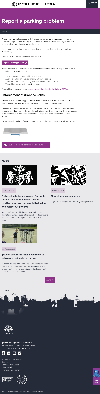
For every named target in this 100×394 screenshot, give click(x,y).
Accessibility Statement (11, 359)
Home (4, 32)
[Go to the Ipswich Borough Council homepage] (35, 4)
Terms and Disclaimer (11, 370)
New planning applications (66, 196)
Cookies (5, 362)
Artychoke (40, 391)
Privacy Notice (8, 367)
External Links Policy (10, 365)
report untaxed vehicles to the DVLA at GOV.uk (48, 89)
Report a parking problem (13, 63)
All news (50, 280)
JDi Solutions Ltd (21, 391)
